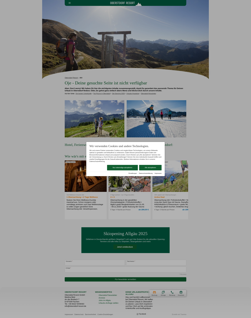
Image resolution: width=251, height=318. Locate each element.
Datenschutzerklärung (146, 173)
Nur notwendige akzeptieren (122, 167)
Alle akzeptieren (150, 167)
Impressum (158, 173)
